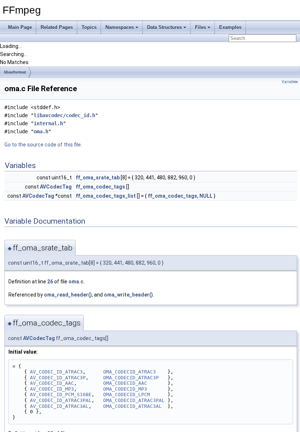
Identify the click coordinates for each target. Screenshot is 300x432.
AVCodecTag (56, 187)
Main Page (20, 27)
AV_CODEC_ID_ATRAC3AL (59, 406)
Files (200, 27)
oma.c (75, 281)
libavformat (15, 72)
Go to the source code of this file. (43, 145)
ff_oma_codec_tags (100, 187)
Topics (89, 27)
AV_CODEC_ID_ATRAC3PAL (60, 400)
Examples (230, 27)
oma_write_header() (128, 295)
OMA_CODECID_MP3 (125, 389)
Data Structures (164, 27)
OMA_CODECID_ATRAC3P (131, 377)
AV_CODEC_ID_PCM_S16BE (60, 394)
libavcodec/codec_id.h (64, 115)
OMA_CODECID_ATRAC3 (129, 372)
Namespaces (119, 27)
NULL (206, 196)
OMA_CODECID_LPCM (126, 394)
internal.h (48, 123)
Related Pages (57, 27)
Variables (290, 81)
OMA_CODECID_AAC (125, 383)
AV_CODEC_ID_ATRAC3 (56, 372)
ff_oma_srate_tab (98, 177)
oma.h (41, 131)
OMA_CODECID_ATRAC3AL (132, 406)
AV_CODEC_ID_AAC (52, 383)
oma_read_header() (68, 295)
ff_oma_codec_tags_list (106, 196)
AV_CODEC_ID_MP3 (52, 389)
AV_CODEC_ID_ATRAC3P (58, 377)
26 (50, 281)
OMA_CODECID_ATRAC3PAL (134, 400)
